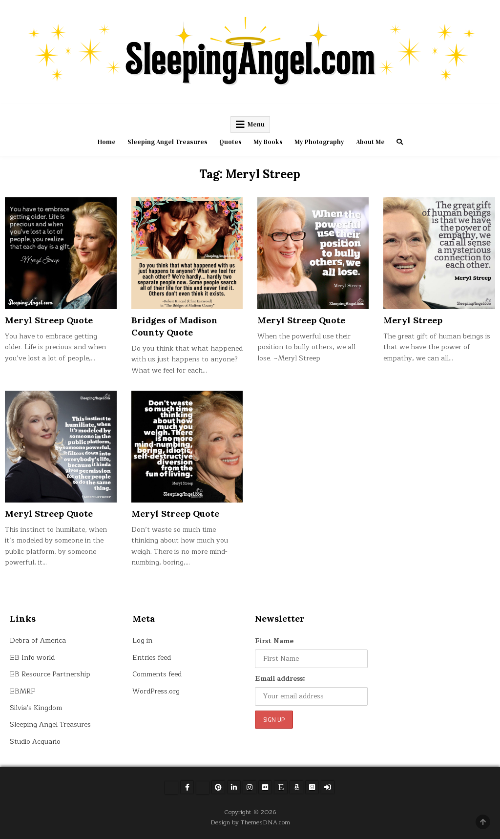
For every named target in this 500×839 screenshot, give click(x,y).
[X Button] (171, 787)
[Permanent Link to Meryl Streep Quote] (60, 253)
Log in (142, 640)
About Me (370, 142)
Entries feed (151, 657)
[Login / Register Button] (327, 787)
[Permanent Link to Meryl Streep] (439, 253)
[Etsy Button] (280, 787)
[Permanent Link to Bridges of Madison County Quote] (187, 253)
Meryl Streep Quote (49, 320)
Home (107, 142)
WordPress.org (156, 691)
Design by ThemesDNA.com (250, 822)
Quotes (230, 142)
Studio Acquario (35, 741)
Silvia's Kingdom (36, 707)
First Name (274, 641)
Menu (256, 124)
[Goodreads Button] (312, 787)
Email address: (280, 678)
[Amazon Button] (296, 787)
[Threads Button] (202, 787)
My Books (268, 142)
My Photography (319, 142)
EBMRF (22, 691)
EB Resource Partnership (50, 674)
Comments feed (157, 674)
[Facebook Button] (187, 787)
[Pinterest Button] (218, 787)
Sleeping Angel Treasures (167, 142)
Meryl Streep (412, 320)
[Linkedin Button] (234, 787)
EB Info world (32, 657)
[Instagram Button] (249, 787)
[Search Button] (400, 142)
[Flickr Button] (265, 787)
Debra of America (38, 640)
